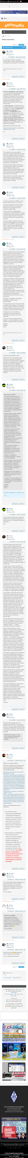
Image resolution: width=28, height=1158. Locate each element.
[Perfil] (7, 53)
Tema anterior (7, 977)
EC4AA (11, 905)
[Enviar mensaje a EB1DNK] (10, 875)
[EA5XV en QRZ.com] (8, 348)
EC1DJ (10, 83)
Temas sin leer (20, 994)
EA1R (4, 343)
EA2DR (11, 192)
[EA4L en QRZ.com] (8, 245)
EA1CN (7, 901)
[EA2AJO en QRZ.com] (8, 386)
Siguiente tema (17, 977)
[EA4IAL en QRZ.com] (8, 756)
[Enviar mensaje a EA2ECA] (10, 145)
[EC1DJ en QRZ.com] (8, 84)
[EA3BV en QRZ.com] (8, 53)
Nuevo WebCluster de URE (18, 989)
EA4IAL (11, 754)
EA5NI (4, 901)
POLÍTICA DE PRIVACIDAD (14, 1143)
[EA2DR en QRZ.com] (8, 194)
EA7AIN (4, 79)
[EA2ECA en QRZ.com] (8, 145)
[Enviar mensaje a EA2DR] (10, 194)
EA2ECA (11, 143)
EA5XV (10, 347)
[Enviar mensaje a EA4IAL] (10, 756)
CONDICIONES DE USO (4, 1143)
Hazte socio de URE (14, 1)
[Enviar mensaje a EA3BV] (10, 53)
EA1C (7, 239)
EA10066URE (14, 992)
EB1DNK (11, 873)
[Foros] (3, 36)
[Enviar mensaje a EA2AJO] (10, 386)
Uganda (10, 926)
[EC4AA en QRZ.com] (8, 907)
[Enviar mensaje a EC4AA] (10, 907)
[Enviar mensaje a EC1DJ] (10, 84)
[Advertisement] (15, 1015)
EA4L (10, 243)
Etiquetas (14, 995)
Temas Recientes (10, 994)
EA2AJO (11, 384)
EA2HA (4, 239)
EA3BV (11, 51)
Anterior (21, 44)
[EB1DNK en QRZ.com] (8, 875)
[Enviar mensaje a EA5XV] (10, 348)
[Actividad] (12, 53)
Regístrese (4, 1)
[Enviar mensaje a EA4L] (10, 245)
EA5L (4, 750)
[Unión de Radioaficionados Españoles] (14, 12)
